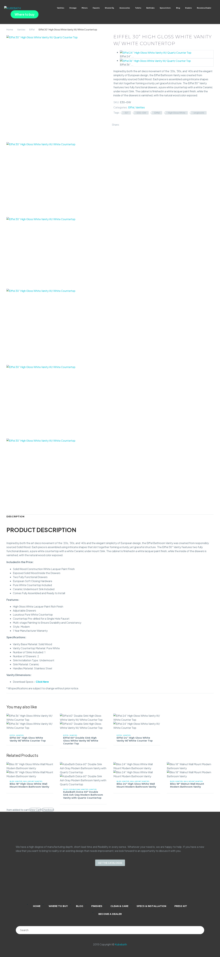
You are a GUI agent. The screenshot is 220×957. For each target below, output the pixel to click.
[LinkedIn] (136, 124)
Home (9, 29)
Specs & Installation (151, 906)
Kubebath (121, 944)
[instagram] (105, 887)
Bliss (12, 781)
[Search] (200, 930)
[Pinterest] (131, 124)
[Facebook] (122, 124)
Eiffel (32, 29)
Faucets (96, 8)
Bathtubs (150, 8)
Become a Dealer (204, 8)
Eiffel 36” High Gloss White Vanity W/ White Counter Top (28, 739)
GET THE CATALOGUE (110, 862)
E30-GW (141, 112)
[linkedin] (97, 887)
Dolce (65, 789)
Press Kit (180, 906)
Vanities (60, 8)
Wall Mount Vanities (32, 781)
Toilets (138, 8)
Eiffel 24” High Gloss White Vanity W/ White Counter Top (135, 739)
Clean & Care (119, 906)
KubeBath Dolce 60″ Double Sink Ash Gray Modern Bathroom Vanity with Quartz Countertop (83, 794)
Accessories (125, 8)
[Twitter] (127, 124)
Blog (178, 8)
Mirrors (85, 8)
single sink (199, 112)
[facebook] (114, 887)
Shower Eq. (109, 8)
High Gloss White (176, 112)
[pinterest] (122, 887)
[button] (214, 8)
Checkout (48, 809)
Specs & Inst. (165, 8)
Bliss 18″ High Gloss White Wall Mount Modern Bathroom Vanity (29, 785)
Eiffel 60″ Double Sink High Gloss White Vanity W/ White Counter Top (80, 740)
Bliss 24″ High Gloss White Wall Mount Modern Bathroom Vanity (136, 785)
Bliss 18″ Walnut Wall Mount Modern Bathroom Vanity (187, 785)
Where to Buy (58, 906)
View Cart (35, 809)
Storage (73, 8)
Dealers (188, 8)
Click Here (42, 681)
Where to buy (24, 14)
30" (126, 112)
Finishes (96, 906)
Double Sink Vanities (78, 789)
